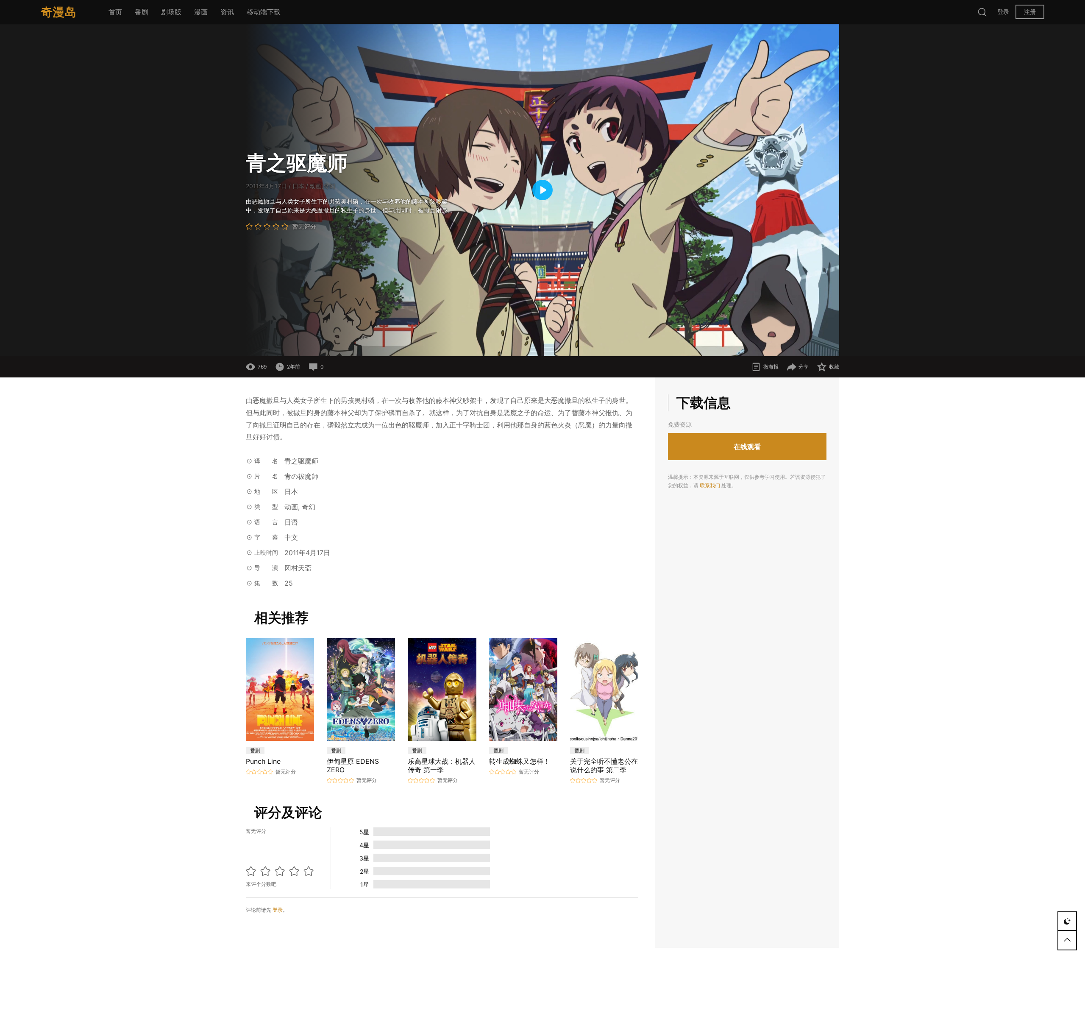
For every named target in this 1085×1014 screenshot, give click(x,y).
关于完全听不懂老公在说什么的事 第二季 (604, 765)
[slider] (490, 345)
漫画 (201, 12)
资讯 (227, 12)
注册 (1030, 11)
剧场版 (171, 12)
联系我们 (710, 485)
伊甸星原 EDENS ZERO (353, 765)
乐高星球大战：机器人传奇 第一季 (442, 765)
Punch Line (263, 761)
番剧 (141, 12)
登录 (1003, 11)
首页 (115, 12)
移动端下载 (264, 12)
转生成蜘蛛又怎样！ (519, 761)
